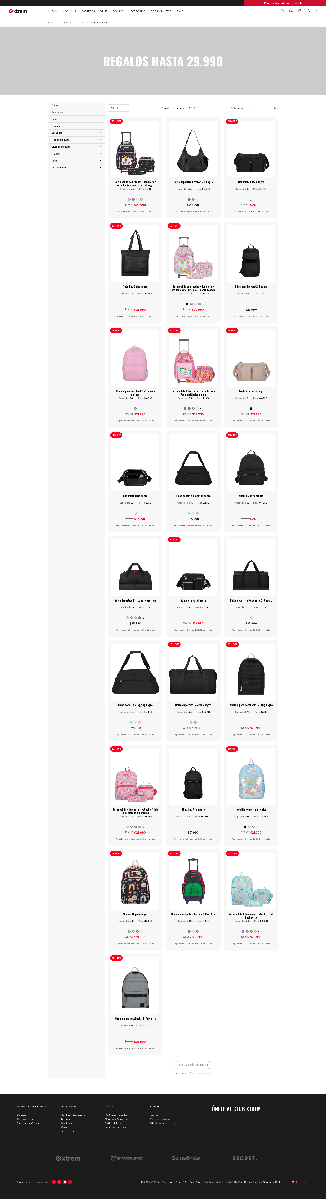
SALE (180, 11)
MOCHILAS (69, 11)
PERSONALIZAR (161, 11)
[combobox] (297, 1182)
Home (51, 22)
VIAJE (103, 11)
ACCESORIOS (137, 11)
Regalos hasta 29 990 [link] (94, 22)
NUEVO (52, 11)
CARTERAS (88, 11)
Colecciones (68, 22)
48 (190, 108)
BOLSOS (118, 11)
